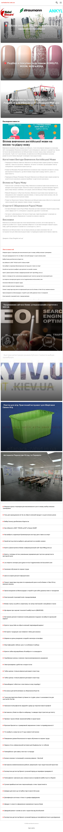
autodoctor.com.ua (7, 2)
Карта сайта (31, 828)
